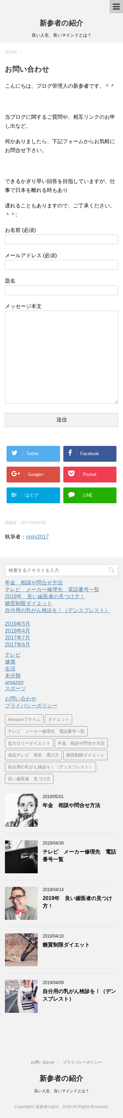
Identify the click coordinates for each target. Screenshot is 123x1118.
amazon (14, 682)
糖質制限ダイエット (28, 603)
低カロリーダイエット (29, 743)
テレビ (13, 655)
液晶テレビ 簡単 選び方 (33, 755)
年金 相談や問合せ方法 (34, 582)
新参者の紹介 (61, 23)
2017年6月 (17, 644)
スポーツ (15, 688)
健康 (10, 662)
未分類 (13, 675)
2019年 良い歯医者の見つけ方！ (45, 596)
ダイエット (58, 719)
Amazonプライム (24, 719)
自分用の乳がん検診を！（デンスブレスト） (57, 610)
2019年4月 (17, 631)
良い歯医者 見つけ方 (29, 778)
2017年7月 (17, 637)
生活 (10, 668)
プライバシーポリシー (31, 705)
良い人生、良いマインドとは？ (61, 1091)
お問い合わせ (20, 698)
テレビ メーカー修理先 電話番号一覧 (52, 589)
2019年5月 (17, 624)
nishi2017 (37, 537)
